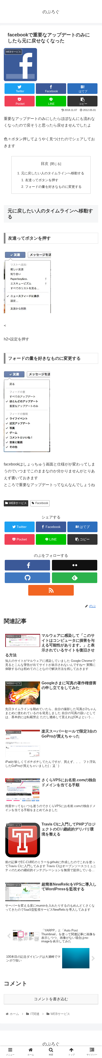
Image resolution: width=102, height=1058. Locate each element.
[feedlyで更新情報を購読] (74, 577)
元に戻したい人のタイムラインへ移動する (52, 173)
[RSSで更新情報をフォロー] (51, 590)
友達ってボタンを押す (41, 180)
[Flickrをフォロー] (74, 565)
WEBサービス (18, 503)
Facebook (41, 503)
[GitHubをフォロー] (27, 577)
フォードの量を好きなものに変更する (53, 187)
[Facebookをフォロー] (27, 565)
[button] (92, 643)
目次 (44, 164)
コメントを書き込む (51, 999)
